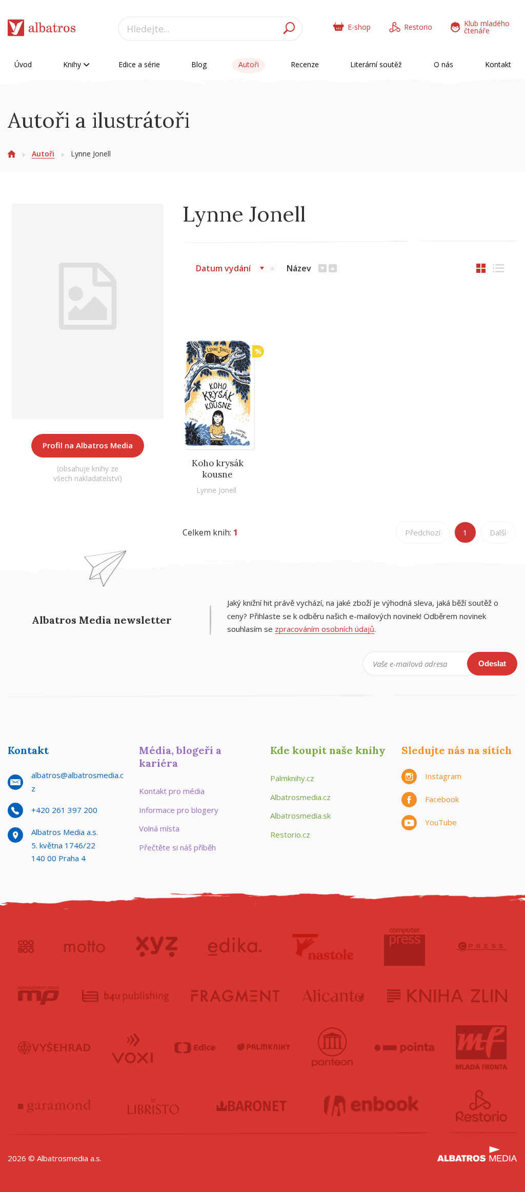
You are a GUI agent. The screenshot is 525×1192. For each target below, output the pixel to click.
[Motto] (84, 947)
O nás (443, 64)
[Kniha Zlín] (447, 995)
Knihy (73, 64)
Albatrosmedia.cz (300, 797)
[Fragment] (235, 995)
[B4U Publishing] (125, 995)
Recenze (305, 64)
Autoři (248, 64)
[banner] (42, 30)
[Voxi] (132, 1047)
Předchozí (422, 532)
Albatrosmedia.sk (300, 815)
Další (498, 532)
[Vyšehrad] (54, 1047)
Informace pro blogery (178, 810)
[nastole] (323, 947)
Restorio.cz (290, 834)
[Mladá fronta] (481, 1047)
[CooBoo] (26, 947)
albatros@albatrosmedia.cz (77, 781)
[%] (217, 380)
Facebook (442, 799)
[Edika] (235, 947)
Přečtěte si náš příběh (177, 847)
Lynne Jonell (216, 490)
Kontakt (498, 64)
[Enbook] (371, 1106)
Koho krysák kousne (218, 469)
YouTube (441, 822)
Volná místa (159, 828)
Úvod (23, 64)
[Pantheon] (332, 1047)
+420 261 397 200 (64, 810)
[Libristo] (153, 1106)
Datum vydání (223, 268)
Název (299, 268)
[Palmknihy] (263, 1047)
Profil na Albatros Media (88, 445)
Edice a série (139, 64)
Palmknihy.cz (292, 778)
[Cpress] (481, 947)
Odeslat (492, 663)
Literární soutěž (376, 64)
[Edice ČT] (195, 1047)
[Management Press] (38, 995)
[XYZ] (157, 947)
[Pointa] (404, 1047)
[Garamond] (54, 1106)
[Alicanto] (333, 995)
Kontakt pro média (172, 791)
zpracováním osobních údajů (324, 629)
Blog (199, 64)
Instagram (443, 776)
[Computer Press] (404, 947)
